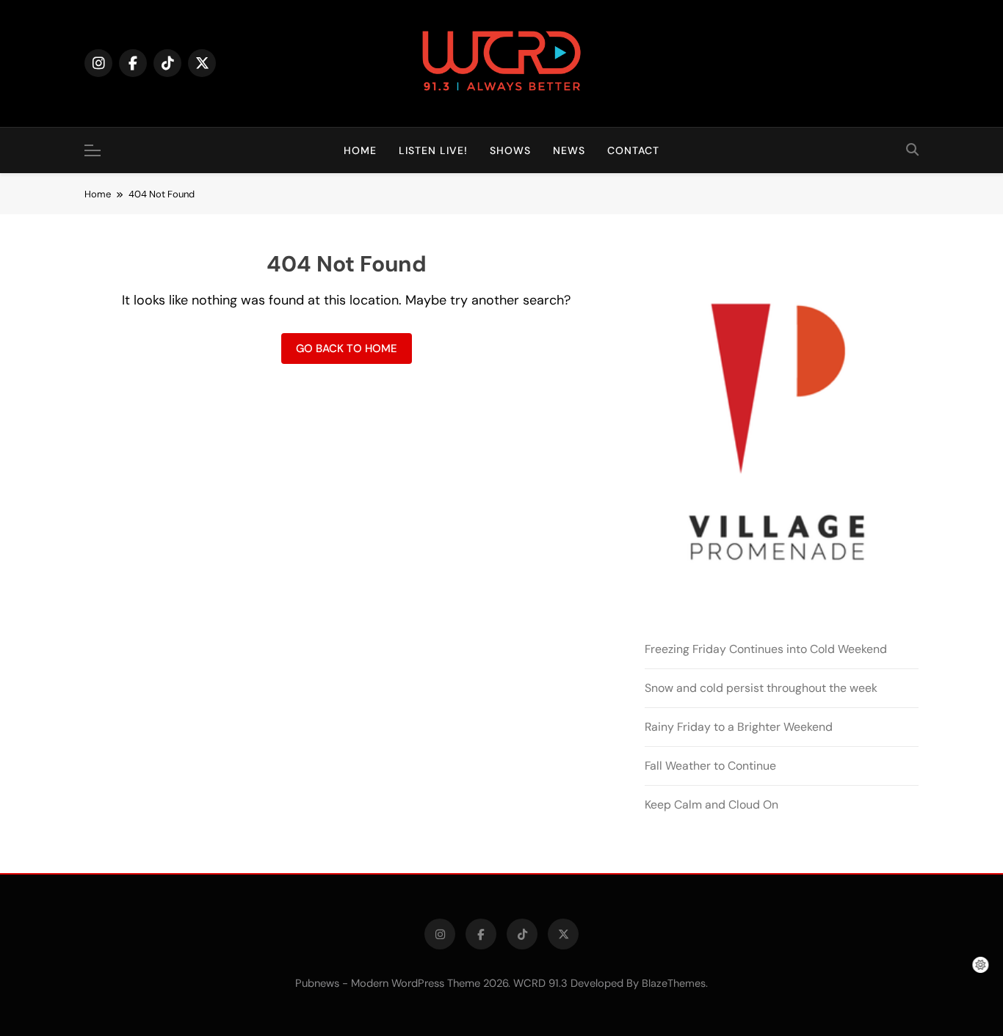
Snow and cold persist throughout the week (761, 688)
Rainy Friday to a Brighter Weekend (739, 726)
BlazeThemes (674, 983)
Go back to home (346, 348)
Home (360, 150)
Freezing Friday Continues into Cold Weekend (766, 649)
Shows (510, 150)
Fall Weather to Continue (710, 765)
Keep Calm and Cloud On (711, 804)
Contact (633, 150)
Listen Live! (433, 150)
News (569, 150)
